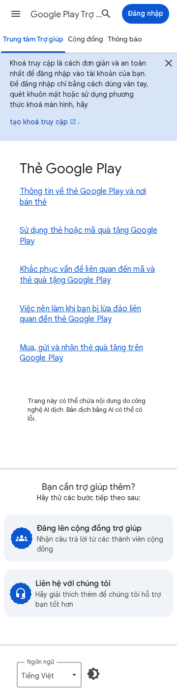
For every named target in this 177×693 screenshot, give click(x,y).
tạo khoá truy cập (39, 121)
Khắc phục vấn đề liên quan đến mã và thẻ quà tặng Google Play (87, 274)
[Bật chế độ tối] (93, 674)
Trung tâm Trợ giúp (33, 39)
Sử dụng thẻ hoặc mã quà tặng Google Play (88, 235)
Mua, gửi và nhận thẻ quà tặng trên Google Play (81, 353)
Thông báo (125, 39)
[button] (16, 14)
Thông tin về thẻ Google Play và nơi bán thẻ (83, 196)
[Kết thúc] (169, 64)
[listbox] (49, 675)
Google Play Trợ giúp (66, 14)
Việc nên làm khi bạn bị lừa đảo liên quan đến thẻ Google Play (80, 314)
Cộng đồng (85, 39)
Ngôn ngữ (40, 661)
